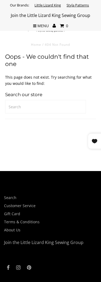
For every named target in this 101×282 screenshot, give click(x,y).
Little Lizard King (47, 5)
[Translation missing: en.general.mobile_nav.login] (54, 26)
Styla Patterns (78, 5)
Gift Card (12, 213)
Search (10, 197)
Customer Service (20, 205)
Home (36, 44)
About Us (12, 229)
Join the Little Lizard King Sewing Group (50, 15)
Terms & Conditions (22, 221)
